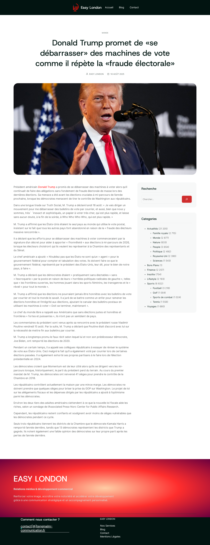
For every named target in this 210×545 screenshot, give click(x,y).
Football (157, 288)
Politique (157, 251)
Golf (155, 292)
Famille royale (160, 233)
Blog (102, 529)
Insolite (151, 274)
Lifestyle (151, 279)
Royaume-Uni (160, 256)
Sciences (157, 260)
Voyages (151, 306)
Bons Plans (153, 265)
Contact (104, 533)
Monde (105, 33)
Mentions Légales (110, 536)
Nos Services (107, 525)
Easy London (91, 7)
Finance (151, 269)
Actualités (152, 228)
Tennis (156, 301)
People (156, 246)
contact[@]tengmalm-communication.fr (36, 528)
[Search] (187, 199)
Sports (150, 283)
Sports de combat (163, 297)
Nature (156, 242)
